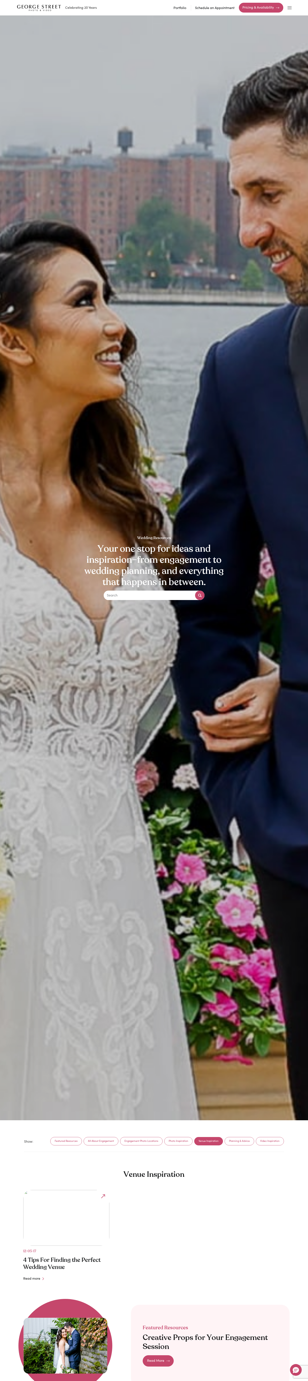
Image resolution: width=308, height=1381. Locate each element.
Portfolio (179, 7)
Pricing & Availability (258, 7)
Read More (155, 1360)
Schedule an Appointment (214, 7)
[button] (296, 1370)
